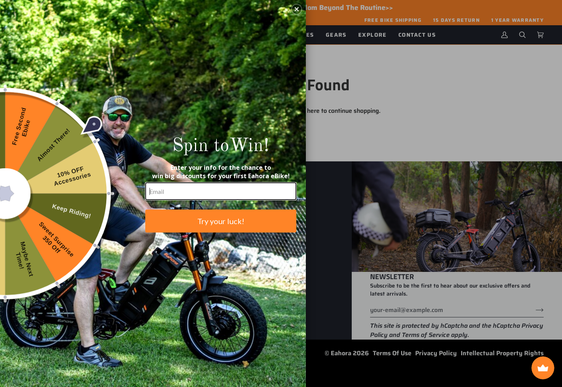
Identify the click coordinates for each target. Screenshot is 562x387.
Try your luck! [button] (220, 221)
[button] (296, 9)
